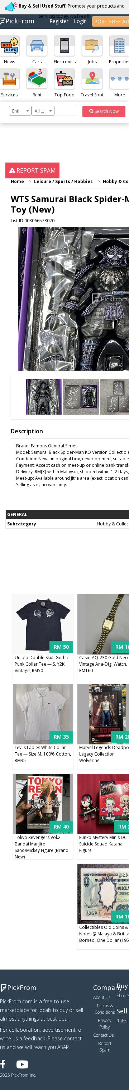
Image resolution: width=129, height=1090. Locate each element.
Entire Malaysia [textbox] (21, 111)
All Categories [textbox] (44, 111)
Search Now (106, 111)
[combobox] (20, 111)
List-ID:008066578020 (32, 221)
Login (80, 21)
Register (58, 21)
